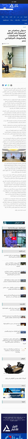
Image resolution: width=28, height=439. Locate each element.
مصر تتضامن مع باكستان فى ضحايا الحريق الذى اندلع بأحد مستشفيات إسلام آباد (12, 350)
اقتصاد (11, 17)
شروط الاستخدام (6, 419)
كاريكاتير (23, 358)
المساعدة (15, 420)
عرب (18, 17)
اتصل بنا (11, 420)
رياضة (7, 17)
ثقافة (3, 17)
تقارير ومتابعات (24, 20)
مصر (21, 17)
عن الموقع (23, 419)
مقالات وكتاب (17, 20)
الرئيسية (25, 17)
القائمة (14, 1)
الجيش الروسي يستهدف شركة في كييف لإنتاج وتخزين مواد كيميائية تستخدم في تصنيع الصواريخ (12, 273)
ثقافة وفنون (5, 417)
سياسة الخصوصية (18, 419)
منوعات (25, 23)
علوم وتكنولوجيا (6, 20)
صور (6, 418)
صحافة (12, 20)
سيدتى (15, 418)
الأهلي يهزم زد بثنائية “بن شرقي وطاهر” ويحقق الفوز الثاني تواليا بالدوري (12, 264)
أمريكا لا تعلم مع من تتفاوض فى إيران (15, 378)
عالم (14, 17)
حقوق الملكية (12, 419)
